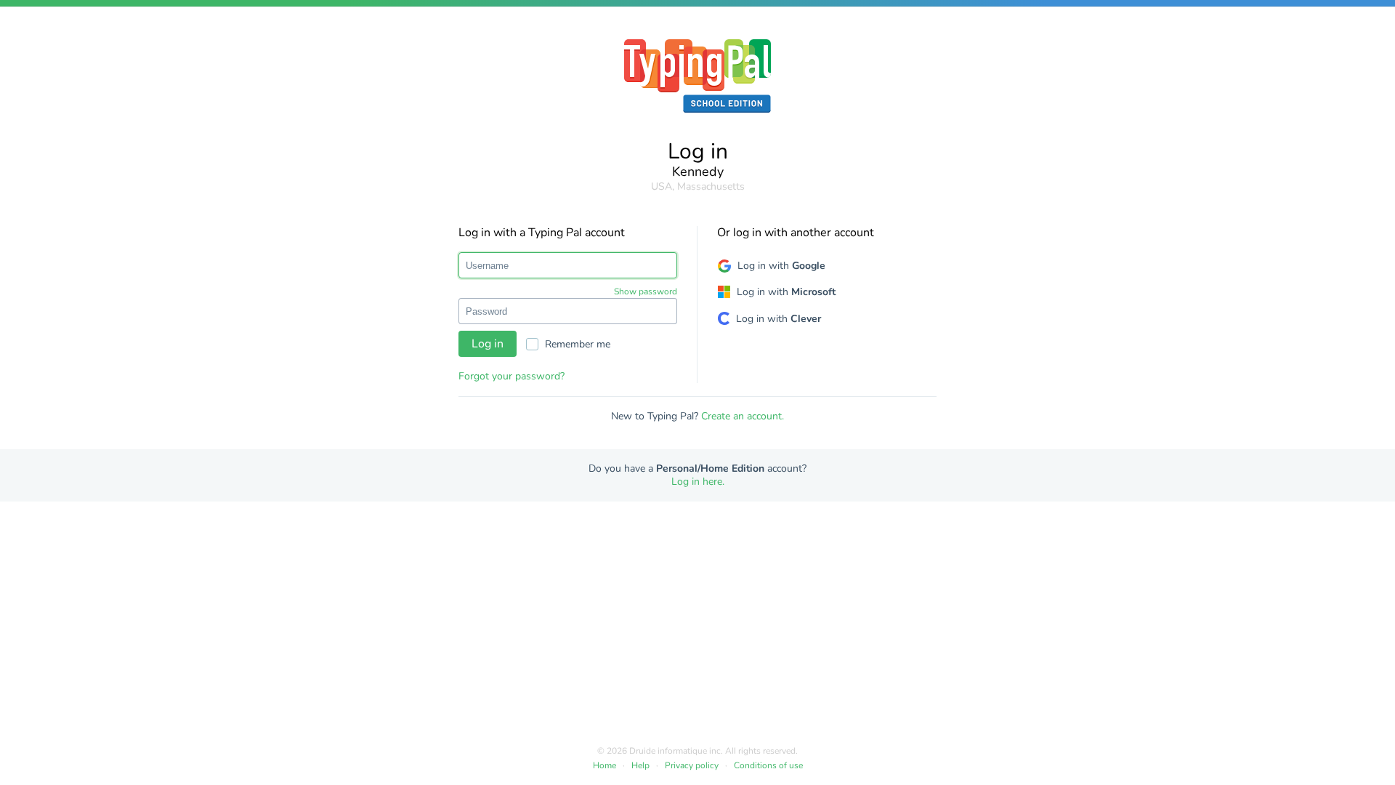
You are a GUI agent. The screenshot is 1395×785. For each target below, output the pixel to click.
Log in (488, 344)
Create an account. (742, 416)
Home (604, 765)
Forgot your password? (511, 376)
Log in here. (697, 481)
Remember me (577, 344)
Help (640, 765)
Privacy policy (692, 765)
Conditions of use (768, 765)
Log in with (781, 266)
